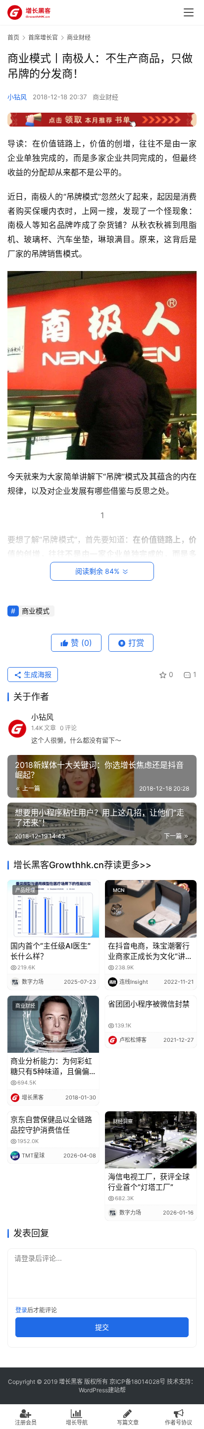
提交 (102, 1327)
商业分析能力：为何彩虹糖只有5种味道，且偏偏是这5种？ (51, 1066)
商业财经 (105, 97)
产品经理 (25, 890)
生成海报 (36, 674)
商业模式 (36, 611)
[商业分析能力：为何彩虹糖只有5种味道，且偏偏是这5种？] (53, 1024)
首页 (13, 37)
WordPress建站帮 (102, 1390)
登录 (21, 1310)
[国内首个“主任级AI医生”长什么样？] (53, 909)
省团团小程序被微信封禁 (149, 1004)
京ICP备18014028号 (137, 1381)
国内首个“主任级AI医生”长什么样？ (50, 951)
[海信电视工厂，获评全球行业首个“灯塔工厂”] (151, 1140)
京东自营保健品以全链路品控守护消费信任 (51, 1125)
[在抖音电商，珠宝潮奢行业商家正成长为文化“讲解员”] (151, 909)
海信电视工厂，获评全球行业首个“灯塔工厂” (149, 1182)
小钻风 (17, 97)
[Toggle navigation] (188, 12)
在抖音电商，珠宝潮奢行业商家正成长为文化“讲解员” (150, 951)
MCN (118, 890)
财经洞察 (123, 1121)
